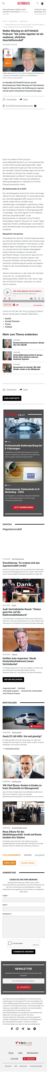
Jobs (20, 1053)
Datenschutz (23, 1066)
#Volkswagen (16, 781)
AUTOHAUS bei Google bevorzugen (19, 106)
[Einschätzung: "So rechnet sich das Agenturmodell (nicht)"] (23, 544)
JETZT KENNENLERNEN (23, 507)
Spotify (8, 318)
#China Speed (16, 732)
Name (5, 905)
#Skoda (14, 654)
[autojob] (39, 855)
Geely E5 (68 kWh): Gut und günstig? (22, 736)
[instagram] (17, 1029)
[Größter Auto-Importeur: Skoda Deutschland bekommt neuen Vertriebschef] (23, 640)
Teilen (25, 99)
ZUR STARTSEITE (12, 398)
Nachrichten (13, 21)
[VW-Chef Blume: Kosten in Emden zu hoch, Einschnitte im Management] (23, 767)
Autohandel (23, 21)
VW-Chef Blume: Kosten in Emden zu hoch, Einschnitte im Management (22, 787)
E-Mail (5, 896)
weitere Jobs (9, 863)
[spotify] (34, 1029)
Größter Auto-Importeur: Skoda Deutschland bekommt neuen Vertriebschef (19, 661)
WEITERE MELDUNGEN (13, 679)
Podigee (8, 327)
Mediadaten (32, 1053)
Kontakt (14, 1058)
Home (5, 21)
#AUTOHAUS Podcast (11, 693)
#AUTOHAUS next (18, 559)
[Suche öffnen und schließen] (37, 3)
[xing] (23, 1028)
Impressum (8, 1066)
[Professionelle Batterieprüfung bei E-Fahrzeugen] (23, 428)
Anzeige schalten (28, 863)
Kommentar (7, 914)
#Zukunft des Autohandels (31, 691)
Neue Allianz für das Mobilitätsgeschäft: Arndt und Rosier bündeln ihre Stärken (22, 834)
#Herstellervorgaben (11, 691)
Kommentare (12, 99)
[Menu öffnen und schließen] (4, 3)
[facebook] (12, 1029)
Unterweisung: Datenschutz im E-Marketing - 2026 (22, 490)
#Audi (14, 605)
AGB (15, 1066)
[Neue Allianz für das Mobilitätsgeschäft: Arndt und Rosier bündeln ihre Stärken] (23, 813)
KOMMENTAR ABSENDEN (23, 952)
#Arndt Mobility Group (19, 828)
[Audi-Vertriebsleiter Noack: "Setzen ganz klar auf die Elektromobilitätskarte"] (23, 590)
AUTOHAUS (31, 311)
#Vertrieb (21, 688)
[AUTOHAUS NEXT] (15, 414)
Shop (11, 1053)
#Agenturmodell (12, 529)
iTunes (8, 324)
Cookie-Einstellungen (36, 1066)
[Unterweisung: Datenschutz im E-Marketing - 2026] (23, 472)
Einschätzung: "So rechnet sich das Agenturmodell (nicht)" (21, 564)
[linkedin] (29, 1028)
